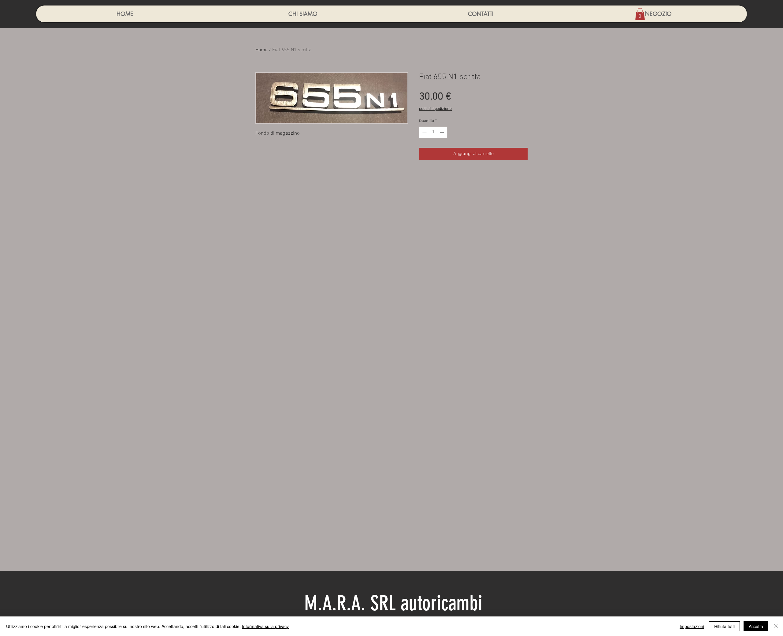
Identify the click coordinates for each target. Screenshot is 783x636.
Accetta (756, 626)
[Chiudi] (775, 626)
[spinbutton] (433, 132)
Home (261, 50)
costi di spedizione (435, 108)
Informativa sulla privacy (265, 626)
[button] (640, 14)
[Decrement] (424, 132)
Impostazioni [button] (692, 626)
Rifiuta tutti (724, 626)
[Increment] (442, 132)
